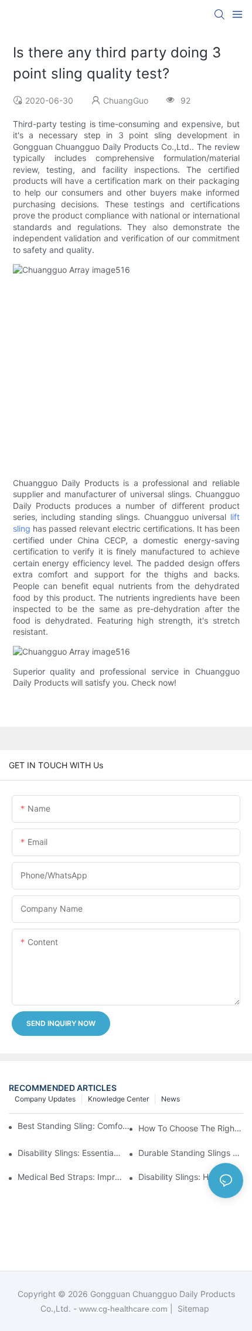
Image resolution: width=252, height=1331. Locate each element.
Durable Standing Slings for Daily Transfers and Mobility (190, 1153)
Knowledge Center (118, 1098)
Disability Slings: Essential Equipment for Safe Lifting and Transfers (70, 1153)
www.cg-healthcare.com (124, 1308)
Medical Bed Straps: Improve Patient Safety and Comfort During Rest (70, 1177)
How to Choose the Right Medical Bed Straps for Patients (190, 1128)
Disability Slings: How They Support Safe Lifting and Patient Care (190, 1177)
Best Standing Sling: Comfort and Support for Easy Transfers (74, 1126)
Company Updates (45, 1098)
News (170, 1098)
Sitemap (192, 1308)
